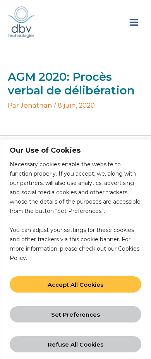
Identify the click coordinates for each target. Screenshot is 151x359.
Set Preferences (75, 314)
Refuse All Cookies (75, 344)
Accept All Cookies (75, 284)
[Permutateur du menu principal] (133, 22)
